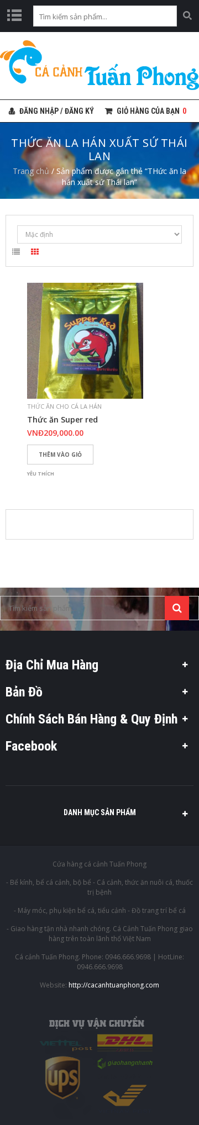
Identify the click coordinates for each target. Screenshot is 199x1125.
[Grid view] (34, 253)
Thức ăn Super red (62, 420)
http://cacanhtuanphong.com (114, 985)
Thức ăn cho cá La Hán (64, 406)
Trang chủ (31, 171)
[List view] (16, 253)
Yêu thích (40, 473)
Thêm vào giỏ (60, 454)
